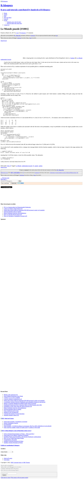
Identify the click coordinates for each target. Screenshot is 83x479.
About (5, 14)
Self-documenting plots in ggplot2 (12, 211)
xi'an (17, 33)
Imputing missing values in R (11, 415)
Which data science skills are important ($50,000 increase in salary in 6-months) (24, 210)
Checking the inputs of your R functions (14, 413)
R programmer (7, 424)
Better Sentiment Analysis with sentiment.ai (15, 213)
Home (5, 13)
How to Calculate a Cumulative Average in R (15, 216)
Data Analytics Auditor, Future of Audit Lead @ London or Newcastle (22, 427)
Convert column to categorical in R (13, 399)
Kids (8, 166)
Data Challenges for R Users (11, 410)
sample (36, 166)
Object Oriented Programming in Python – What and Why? (19, 434)
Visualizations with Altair (10, 439)
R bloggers (23, 33)
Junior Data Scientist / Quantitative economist (15, 421)
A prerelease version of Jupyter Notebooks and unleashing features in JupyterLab (24, 402)
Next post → (4, 179)
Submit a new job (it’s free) (14, 22)
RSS (5, 16)
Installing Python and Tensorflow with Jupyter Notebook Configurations (22, 436)
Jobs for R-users (9, 418)
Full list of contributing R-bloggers (10, 445)
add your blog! (7, 17)
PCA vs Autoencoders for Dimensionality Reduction (17, 207)
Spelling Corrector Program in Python (13, 441)
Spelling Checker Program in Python (13, 442)
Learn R (6, 19)
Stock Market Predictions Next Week (13, 396)
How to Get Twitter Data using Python (14, 438)
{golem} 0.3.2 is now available (12, 397)
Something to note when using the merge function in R (18, 406)
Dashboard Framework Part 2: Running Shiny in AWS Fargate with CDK (23, 405)
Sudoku (72, 58)
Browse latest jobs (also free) (14, 23)
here (56, 35)
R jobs (5, 20)
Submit (4, 475)
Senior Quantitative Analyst (11, 423)
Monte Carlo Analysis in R (11, 394)
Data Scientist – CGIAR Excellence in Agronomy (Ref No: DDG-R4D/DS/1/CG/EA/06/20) (27, 426)
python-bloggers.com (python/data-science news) (18, 430)
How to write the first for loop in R (13, 214)
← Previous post (5, 178)
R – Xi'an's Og (17, 35)
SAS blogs (6, 459)
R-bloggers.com (4, 172)
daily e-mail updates (15, 172)
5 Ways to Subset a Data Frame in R (13, 208)
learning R (37, 172)
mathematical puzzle (27, 166)
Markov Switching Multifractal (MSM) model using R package (20, 403)
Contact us (6, 25)
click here (19, 38)
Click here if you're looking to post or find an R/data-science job (64, 172)
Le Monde (18, 166)
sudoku (40, 166)
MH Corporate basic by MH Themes (20, 462)
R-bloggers (33, 35)
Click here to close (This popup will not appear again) (14, 477)
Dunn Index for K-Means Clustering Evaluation (16, 435)
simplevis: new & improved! (11, 412)
